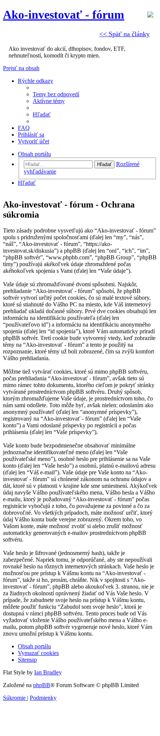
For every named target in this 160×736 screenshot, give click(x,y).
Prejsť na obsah (21, 68)
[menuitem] (56, 94)
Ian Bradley (48, 672)
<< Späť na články (124, 34)
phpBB (41, 685)
